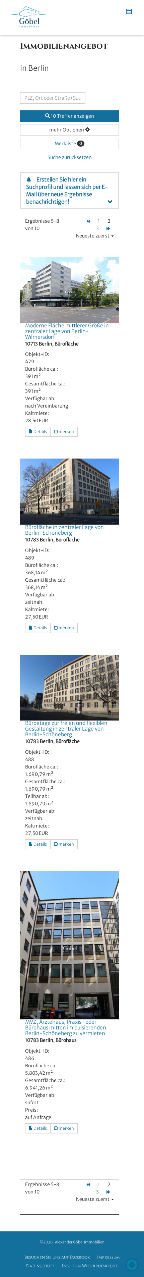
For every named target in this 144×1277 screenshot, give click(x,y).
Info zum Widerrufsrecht (90, 1266)
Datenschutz (40, 1266)
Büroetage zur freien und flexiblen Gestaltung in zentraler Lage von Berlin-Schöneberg (66, 729)
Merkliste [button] (68, 144)
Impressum (108, 1257)
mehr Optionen (67, 130)
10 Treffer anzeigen (72, 116)
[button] (132, 1265)
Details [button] (40, 431)
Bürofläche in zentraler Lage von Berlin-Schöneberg (64, 530)
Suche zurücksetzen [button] (70, 157)
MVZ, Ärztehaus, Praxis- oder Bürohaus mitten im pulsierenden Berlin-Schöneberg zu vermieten (65, 1027)
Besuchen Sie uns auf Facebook (57, 1257)
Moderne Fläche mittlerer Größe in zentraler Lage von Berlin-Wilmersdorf (67, 331)
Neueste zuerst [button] (93, 236)
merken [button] (66, 431)
